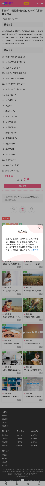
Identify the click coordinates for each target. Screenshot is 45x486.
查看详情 (34, 250)
